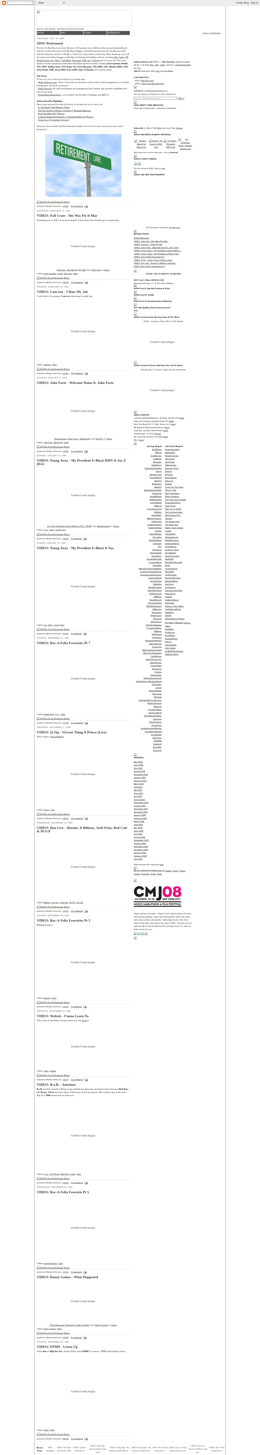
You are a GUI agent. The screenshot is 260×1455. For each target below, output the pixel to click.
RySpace (169, 475)
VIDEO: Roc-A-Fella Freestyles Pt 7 (149, 257)
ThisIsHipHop (141, 681)
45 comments (77, 1080)
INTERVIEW (113, 33)
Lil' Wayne (54, 1174)
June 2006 (138, 765)
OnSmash (157, 543)
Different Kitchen (154, 518)
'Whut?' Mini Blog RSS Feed (152, 84)
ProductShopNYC (173, 503)
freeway (47, 998)
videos (162, 65)
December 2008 (141, 850)
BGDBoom (157, 449)
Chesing (158, 672)
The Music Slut (171, 525)
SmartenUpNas (155, 528)
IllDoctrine (157, 462)
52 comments (77, 1439)
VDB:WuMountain (154, 606)
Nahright (158, 481)
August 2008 (139, 837)
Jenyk (167, 565)
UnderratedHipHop (153, 641)
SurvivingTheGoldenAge (151, 572)
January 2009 (140, 853)
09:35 (65, 282)
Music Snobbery (172, 496)
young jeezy (60, 530)
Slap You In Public (173, 509)
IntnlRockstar (170, 575)
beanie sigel (49, 714)
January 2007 (140, 778)
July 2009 (138, 859)
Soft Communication (174, 512)
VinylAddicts (156, 735)
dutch (60, 273)
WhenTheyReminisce (152, 653)
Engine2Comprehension (151, 575)
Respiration (157, 612)
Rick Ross (64, 1174)
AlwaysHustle (156, 553)
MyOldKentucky (172, 540)
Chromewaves (171, 569)
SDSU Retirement (141, 238)
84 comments (77, 206)
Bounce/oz (157, 669)
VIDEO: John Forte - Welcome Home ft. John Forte (156, 248)
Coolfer (168, 531)
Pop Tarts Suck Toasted (175, 500)
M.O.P (72, 902)
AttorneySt (157, 493)
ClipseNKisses (155, 534)
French (175, 871)
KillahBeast (157, 634)
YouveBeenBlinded (153, 732)
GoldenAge (157, 521)
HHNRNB (158, 741)
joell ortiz (64, 902)
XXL (160, 547)
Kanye (159, 471)
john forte (48, 442)
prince (46, 810)
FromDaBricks (156, 478)
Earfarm (168, 484)
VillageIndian (170, 465)
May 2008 (138, 828)
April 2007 (138, 787)
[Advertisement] (211, 95)
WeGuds (158, 697)
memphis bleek (50, 1263)
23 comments (77, 818)
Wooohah (157, 619)
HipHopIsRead (155, 540)
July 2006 (138, 768)
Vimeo (107, 270)
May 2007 (138, 790)
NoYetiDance (170, 547)
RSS (159, 128)
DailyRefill (169, 559)
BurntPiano (170, 635)
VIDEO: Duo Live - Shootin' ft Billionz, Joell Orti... (155, 263)
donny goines (50, 1329)
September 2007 (141, 803)
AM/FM (168, 615)
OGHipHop (157, 638)
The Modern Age (172, 521)
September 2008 (141, 840)
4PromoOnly (156, 622)
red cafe (79, 902)
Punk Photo (170, 506)
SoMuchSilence (172, 600)
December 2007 (141, 812)
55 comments (77, 723)
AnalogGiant (156, 666)
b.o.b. (46, 1174)
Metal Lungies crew (45, 60)
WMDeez (158, 597)
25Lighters (157, 550)
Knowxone (157, 647)
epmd (46, 1430)
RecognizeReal (155, 603)
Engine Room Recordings (49, 95)
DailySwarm (170, 453)
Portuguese (145, 874)
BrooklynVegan (171, 456)
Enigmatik (76, 60)
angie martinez (50, 273)
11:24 (65, 634)
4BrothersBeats (155, 681)
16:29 (65, 539)
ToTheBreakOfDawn (153, 716)
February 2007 (140, 781)
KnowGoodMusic (154, 628)
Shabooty (157, 750)
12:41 (65, 373)
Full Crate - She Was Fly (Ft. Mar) (71, 270)
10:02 (65, 1183)
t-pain (72, 1174)
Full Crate (96, 270)
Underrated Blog (172, 449)
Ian (88, 60)
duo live (55, 902)
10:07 (65, 1080)
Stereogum (170, 459)
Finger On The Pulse (174, 487)
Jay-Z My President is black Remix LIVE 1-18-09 (69, 526)
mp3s (157, 65)
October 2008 (140, 843)
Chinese (182, 871)
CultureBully (170, 534)
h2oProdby (157, 684)
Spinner (168, 471)
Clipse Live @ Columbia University (53, 120)
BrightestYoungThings (174, 619)
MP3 (63, 33)
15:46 (65, 451)
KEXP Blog (170, 462)
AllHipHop (157, 584)
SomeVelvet (170, 587)
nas (45, 625)
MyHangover (156, 615)
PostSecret (170, 632)
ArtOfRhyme (156, 656)
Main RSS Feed (147, 81)
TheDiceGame (155, 594)
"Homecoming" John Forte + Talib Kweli (72, 439)
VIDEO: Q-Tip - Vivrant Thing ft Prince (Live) (153, 260)
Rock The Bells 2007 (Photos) (51, 113)
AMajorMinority (155, 644)
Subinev (168, 518)
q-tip (52, 810)
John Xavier (170, 648)
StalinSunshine (171, 654)
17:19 (65, 723)
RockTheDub (156, 581)
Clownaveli (143, 700)
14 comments (77, 282)
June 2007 (138, 793)
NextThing (157, 738)
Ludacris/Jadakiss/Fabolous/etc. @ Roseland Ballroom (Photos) (65, 117)
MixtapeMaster (155, 691)
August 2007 (139, 800)
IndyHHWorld (156, 503)
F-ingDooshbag (155, 710)
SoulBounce (156, 456)
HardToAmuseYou (154, 659)
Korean (153, 874)
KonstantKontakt (154, 559)
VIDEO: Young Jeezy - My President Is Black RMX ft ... (158, 251)
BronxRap (157, 537)
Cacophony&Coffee (173, 590)
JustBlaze (157, 459)
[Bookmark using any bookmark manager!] (53, 202)
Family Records (45, 88)
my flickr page (174, 227)
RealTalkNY (157, 515)
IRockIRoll (169, 572)
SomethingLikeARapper (151, 728)
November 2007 (141, 809)
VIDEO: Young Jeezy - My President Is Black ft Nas (156, 254)
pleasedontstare (103, 526)
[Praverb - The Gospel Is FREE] (156, 147)
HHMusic (158, 512)
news (152, 65)
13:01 (65, 911)
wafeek (53, 1071)
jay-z (46, 530)
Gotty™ (85, 1020)
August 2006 (139, 771)
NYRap (158, 531)
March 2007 (139, 784)
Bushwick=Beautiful (173, 562)
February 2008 (140, 818)
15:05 (65, 1337)
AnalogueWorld (155, 578)
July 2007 (138, 796)
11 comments (77, 451)
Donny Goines (101, 1325)
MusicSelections (155, 703)
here (157, 71)
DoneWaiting (170, 553)
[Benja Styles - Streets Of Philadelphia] (171, 147)
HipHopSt (157, 744)
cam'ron (47, 364)
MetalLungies (156, 475)
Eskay (121, 57)
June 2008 (138, 831)
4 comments (76, 539)
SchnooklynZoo (155, 700)
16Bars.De (157, 609)
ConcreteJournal (154, 509)
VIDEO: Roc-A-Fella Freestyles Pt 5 (149, 266)
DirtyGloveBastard (154, 625)
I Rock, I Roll (170, 490)
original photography (183, 65)
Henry (57, 60)
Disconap (169, 481)
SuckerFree (157, 725)
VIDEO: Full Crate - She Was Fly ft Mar (151, 241)
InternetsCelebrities (153, 468)
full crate (68, 273)
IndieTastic (169, 603)
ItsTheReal (66, 60)
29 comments (77, 373)
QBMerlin (158, 631)
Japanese (168, 871)
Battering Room (172, 468)
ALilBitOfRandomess (174, 651)
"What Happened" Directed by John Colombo (69, 1325)
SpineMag (157, 565)
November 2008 (141, 846)
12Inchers (157, 719)
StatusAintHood (155, 590)
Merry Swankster (172, 493)
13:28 (65, 206)
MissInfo (158, 487)
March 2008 (139, 821)
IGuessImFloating (172, 578)
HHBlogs (158, 506)
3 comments (76, 1007)
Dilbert (168, 626)
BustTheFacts (155, 722)
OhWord (186, 623)
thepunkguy (170, 594)
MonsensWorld (155, 713)
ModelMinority (156, 600)
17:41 (65, 1272)
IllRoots (158, 453)
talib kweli (58, 442)
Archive (179, 128)
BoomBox (157, 747)
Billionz (47, 902)
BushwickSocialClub (153, 490)
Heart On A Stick (172, 556)
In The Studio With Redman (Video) (54, 107)
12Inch (159, 688)
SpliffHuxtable (155, 500)
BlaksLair (158, 706)
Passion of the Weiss (174, 606)
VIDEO (87, 33)
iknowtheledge (57, 736)
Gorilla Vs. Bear (172, 550)
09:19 (65, 1439)
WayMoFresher (155, 587)
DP (126, 57)
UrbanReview (156, 663)
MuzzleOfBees (171, 581)
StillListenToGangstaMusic (150, 569)
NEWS (40, 33)
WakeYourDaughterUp (152, 650)
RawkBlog (169, 612)
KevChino (169, 584)
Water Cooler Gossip (174, 528)
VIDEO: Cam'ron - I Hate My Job (148, 244)
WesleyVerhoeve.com (47, 82)
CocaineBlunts (155, 562)
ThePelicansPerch (173, 609)
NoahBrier (169, 629)
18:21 (65, 818)
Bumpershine (171, 478)
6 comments (76, 1337)
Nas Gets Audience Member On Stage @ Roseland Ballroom (64, 110)
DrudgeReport (171, 639)
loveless (168, 597)
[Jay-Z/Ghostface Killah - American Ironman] (185, 149)
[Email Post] (85, 206)
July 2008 (138, 834)
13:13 (65, 1007)
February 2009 (140, 856)
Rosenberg (157, 484)
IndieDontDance (172, 543)
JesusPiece (157, 556)
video (75, 273)
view (181, 418)
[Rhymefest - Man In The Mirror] (141, 147)
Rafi (116, 57)
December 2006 (141, 774)
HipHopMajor (156, 675)
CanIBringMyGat (154, 525)
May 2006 (138, 762)
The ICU (99, 439)
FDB (84, 60)
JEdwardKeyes (171, 537)
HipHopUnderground (153, 678)
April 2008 (138, 825)
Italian (159, 874)
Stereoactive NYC (173, 515)
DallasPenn (157, 465)
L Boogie (95, 60)
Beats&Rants (156, 496)
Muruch (168, 642)
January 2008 (140, 815)
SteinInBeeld (170, 645)
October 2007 (140, 806)
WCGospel (157, 694)
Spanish (137, 874)
